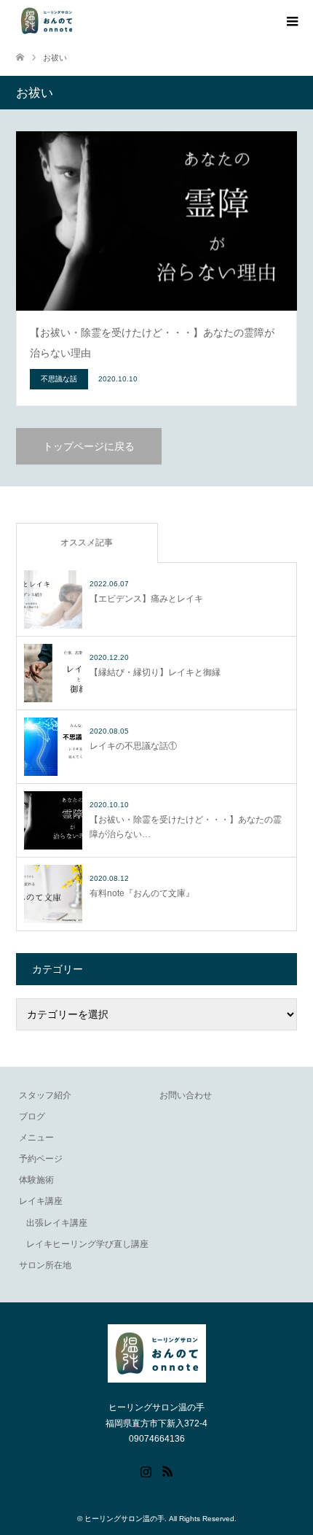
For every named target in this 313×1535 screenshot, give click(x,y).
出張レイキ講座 (56, 1223)
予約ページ (41, 1159)
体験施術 (36, 1180)
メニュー (36, 1137)
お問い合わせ (185, 1095)
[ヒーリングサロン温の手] (46, 21)
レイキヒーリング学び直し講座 (87, 1244)
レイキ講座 (41, 1201)
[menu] (291, 22)
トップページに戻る (89, 446)
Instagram (146, 1470)
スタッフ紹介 (45, 1095)
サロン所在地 (45, 1265)
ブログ (32, 1116)
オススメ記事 (86, 542)
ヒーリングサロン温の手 (124, 1519)
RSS (167, 1470)
